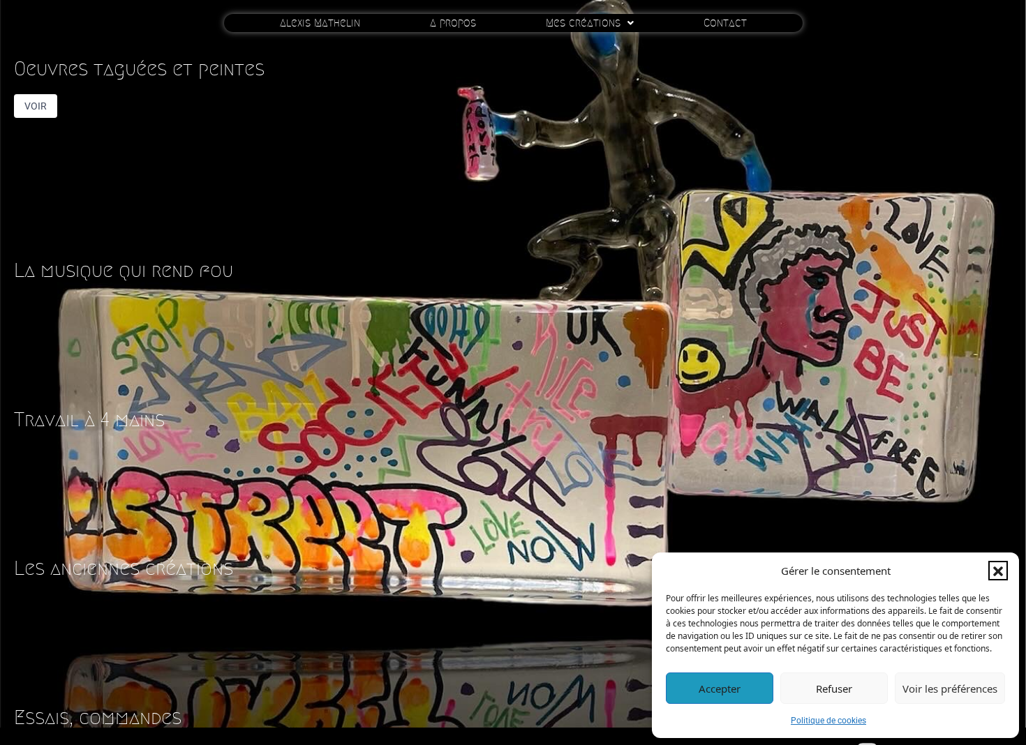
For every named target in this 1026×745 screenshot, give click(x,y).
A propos (453, 23)
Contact (725, 23)
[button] (998, 571)
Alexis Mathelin (320, 23)
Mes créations (583, 23)
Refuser (834, 688)
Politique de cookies (828, 720)
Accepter (720, 688)
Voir (35, 106)
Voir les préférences (949, 688)
